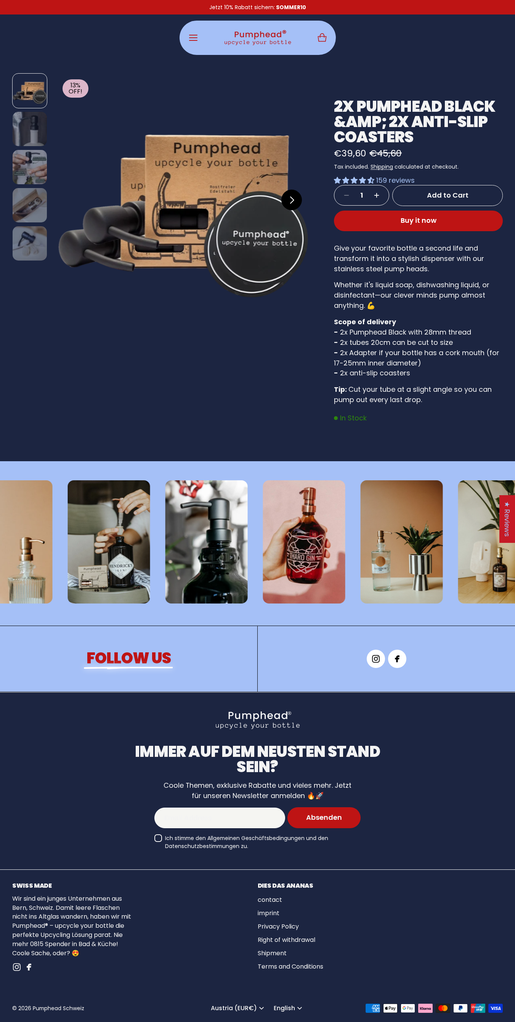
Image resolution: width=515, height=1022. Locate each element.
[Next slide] (291, 200)
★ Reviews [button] (507, 519)
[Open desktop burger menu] (193, 37)
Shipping (382, 167)
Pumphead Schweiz (58, 1008)
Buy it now (418, 220)
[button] (322, 37)
